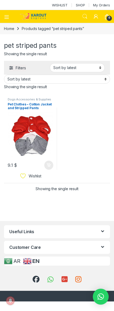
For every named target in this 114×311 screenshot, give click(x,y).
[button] (101, 297)
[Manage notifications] (10, 300)
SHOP (80, 5)
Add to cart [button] (48, 165)
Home (9, 28)
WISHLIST (60, 5)
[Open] (8, 16)
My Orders (101, 5)
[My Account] (96, 16)
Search (85, 16)
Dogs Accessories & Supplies (29, 99)
